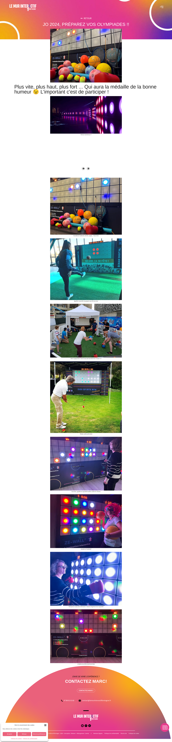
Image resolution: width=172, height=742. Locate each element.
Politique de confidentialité (30, 738)
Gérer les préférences (39, 734)
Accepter (9, 734)
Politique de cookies (16, 738)
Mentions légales (98, 733)
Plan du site (124, 733)
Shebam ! (73, 733)
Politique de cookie (134, 733)
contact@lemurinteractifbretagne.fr (96, 700)
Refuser (24, 734)
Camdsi (87, 733)
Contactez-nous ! (86, 690)
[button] (45, 725)
